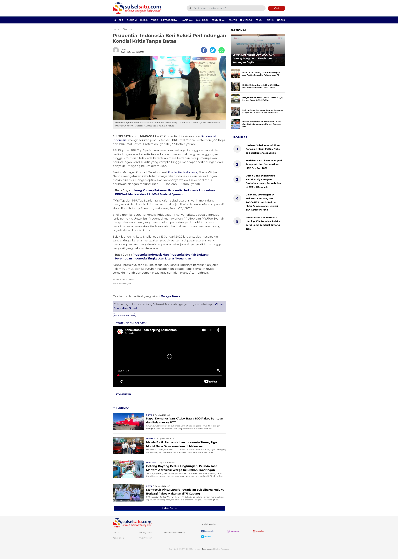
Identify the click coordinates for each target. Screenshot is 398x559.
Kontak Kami (119, 538)
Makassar (151, 462)
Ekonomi (132, 20)
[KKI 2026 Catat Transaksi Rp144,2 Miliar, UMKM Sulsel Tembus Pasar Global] (235, 86)
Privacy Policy (145, 538)
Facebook (209, 531)
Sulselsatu (206, 549)
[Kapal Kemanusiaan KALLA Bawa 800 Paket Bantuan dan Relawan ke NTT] (128, 421)
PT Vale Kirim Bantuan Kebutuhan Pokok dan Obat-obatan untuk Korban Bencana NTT (261, 124)
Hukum (144, 20)
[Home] (137, 8)
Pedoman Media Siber (174, 532)
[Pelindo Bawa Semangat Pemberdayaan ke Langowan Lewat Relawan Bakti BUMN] (235, 111)
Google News (170, 296)
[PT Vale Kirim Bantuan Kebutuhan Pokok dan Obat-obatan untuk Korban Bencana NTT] (235, 123)
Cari (276, 8)
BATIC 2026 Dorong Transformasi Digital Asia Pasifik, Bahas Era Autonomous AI (261, 73)
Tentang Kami (145, 532)
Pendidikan (218, 20)
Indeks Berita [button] (169, 508)
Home (119, 20)
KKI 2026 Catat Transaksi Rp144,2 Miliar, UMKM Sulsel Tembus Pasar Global (261, 86)
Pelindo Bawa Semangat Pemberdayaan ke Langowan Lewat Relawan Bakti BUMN (262, 111)
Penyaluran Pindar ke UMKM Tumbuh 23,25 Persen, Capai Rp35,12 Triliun (262, 98)
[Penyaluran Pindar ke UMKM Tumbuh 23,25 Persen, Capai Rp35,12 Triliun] (235, 98)
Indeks (281, 20)
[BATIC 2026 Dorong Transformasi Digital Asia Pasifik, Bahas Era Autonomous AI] (235, 73)
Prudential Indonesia (182, 172)
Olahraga (202, 20)
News (149, 415)
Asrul (123, 49)
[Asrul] (116, 50)
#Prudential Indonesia (124, 315)
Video (154, 20)
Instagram (234, 531)
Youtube (259, 531)
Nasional (187, 20)
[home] (132, 522)
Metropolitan (169, 20)
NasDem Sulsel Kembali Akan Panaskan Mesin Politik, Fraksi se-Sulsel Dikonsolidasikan (263, 149)
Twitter (207, 536)
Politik (233, 20)
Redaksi (116, 532)
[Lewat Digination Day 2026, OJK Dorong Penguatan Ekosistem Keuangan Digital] (258, 48)
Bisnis (269, 20)
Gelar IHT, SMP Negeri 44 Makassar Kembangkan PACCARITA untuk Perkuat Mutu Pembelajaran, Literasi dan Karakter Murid (262, 202)
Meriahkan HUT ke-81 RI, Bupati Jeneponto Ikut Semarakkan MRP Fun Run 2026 (264, 164)
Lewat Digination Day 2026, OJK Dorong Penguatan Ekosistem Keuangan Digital (253, 58)
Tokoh (259, 20)
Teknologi (246, 20)
